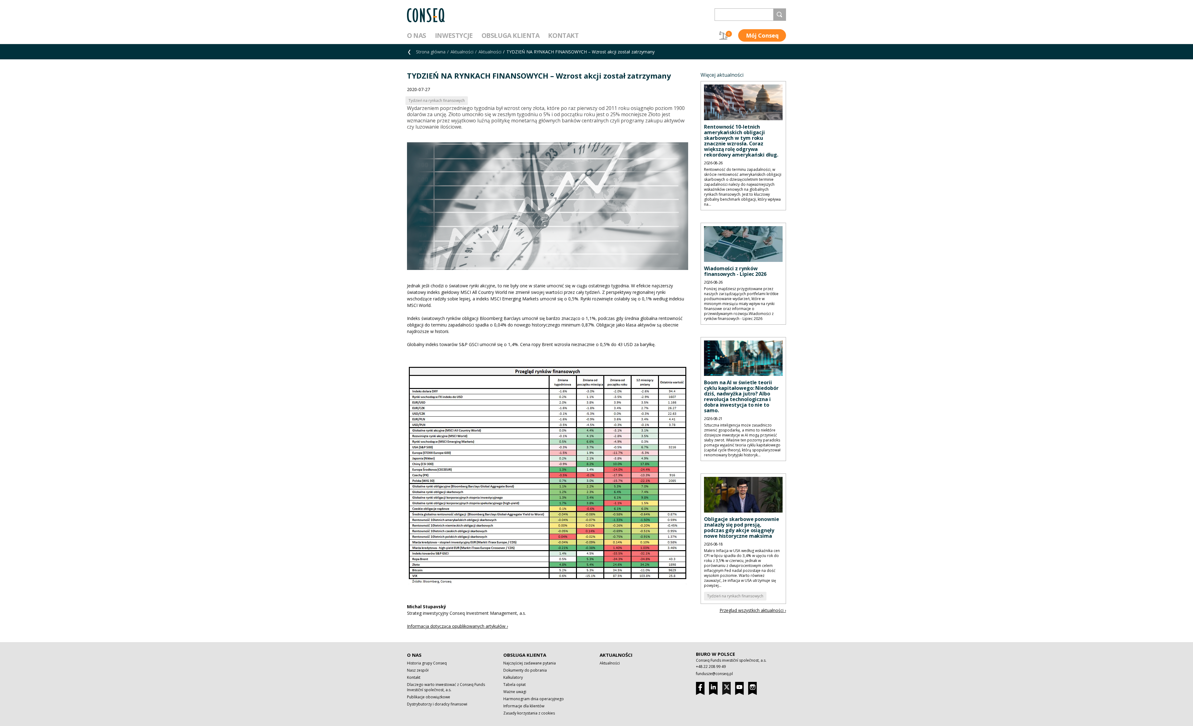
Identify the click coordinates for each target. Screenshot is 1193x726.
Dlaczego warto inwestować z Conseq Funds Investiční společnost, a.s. (446, 687)
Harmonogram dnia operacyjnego (533, 698)
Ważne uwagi (514, 691)
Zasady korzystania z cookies (529, 713)
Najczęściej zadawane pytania (529, 663)
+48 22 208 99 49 (711, 666)
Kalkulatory (513, 677)
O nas (416, 35)
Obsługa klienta (511, 35)
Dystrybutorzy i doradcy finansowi (437, 704)
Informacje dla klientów (523, 706)
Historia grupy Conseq (427, 663)
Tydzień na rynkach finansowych (735, 596)
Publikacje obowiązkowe (428, 697)
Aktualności (461, 52)
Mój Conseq (762, 35)
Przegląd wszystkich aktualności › (753, 610)
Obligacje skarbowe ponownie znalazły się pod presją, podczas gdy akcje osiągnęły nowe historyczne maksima (741, 527)
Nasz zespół (417, 670)
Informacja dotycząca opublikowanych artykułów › (457, 626)
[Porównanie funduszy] (723, 35)
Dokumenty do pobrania (525, 670)
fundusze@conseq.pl (714, 673)
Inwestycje (454, 35)
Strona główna (431, 52)
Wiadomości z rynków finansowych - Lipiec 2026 (735, 271)
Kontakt (563, 35)
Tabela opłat (514, 684)
